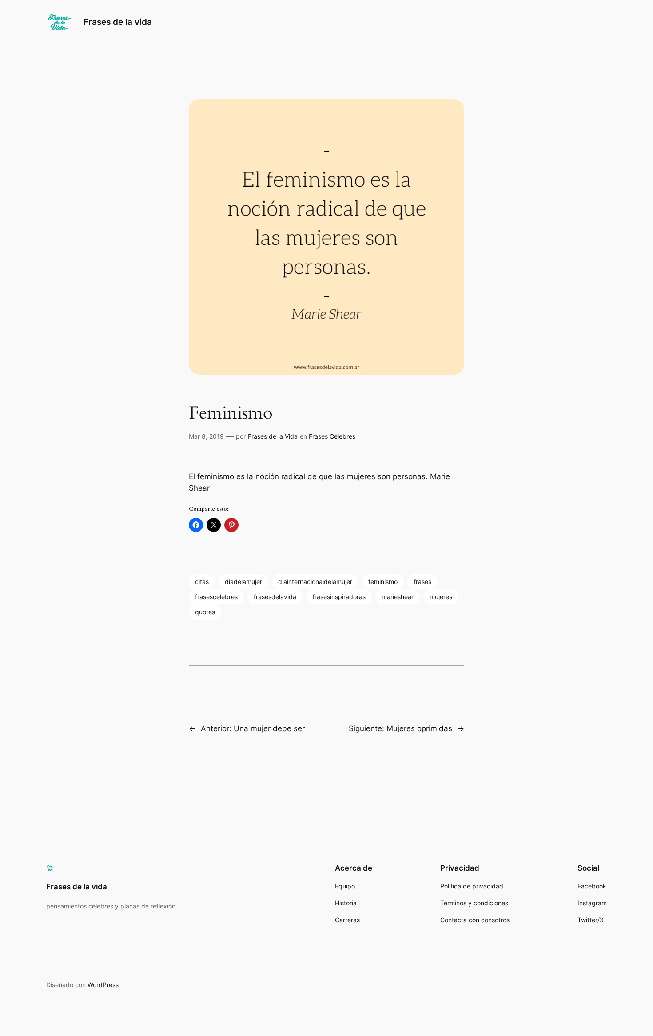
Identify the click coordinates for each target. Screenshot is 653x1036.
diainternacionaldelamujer (315, 581)
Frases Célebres (332, 436)
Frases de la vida (118, 21)
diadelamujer (243, 581)
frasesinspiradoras (339, 596)
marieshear (398, 596)
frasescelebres (216, 596)
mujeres (441, 596)
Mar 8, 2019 (206, 436)
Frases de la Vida (273, 436)
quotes (205, 612)
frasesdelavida (275, 596)
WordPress (103, 984)
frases (422, 581)
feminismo (383, 581)
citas (202, 581)
